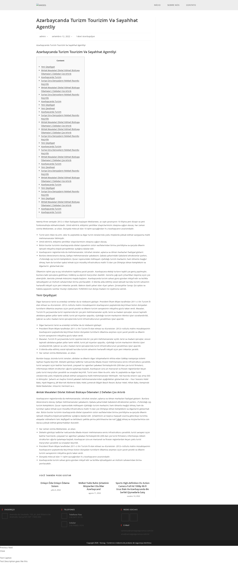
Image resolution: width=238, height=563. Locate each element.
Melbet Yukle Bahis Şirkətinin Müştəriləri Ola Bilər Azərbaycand (94, 486)
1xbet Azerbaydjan (85, 36)
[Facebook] (125, 517)
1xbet (118, 419)
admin (43, 36)
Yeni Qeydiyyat (48, 66)
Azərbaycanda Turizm (51, 77)
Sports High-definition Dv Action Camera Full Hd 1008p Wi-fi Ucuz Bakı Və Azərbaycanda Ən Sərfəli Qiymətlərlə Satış (132, 487)
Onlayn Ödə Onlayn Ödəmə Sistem (54, 484)
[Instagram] (133, 517)
